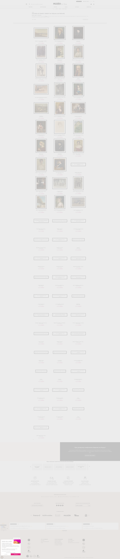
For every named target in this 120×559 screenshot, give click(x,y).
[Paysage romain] (41, 352)
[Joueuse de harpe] (41, 333)
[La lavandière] (60, 352)
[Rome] (78, 408)
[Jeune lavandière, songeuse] (59, 296)
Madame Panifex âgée (78, 173)
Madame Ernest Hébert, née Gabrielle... (60, 323)
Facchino (78, 248)
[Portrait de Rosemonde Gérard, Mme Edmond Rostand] (59, 208)
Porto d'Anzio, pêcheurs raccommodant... (41, 97)
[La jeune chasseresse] (41, 296)
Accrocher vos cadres (58, 545)
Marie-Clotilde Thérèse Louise (41, 436)
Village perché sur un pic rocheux (78, 135)
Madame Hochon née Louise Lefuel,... (41, 173)
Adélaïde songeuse (60, 342)
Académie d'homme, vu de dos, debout (41, 79)
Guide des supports (58, 540)
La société (42, 540)
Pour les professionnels (45, 541)
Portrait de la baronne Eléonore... (60, 41)
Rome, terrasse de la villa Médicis (41, 210)
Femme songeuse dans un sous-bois (78, 323)
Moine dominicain (41, 285)
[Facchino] (78, 239)
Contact (83, 557)
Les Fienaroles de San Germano (78, 229)
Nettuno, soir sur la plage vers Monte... (41, 41)
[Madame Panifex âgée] (78, 164)
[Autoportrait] (78, 39)
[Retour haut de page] (33, 439)
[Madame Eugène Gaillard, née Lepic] (78, 152)
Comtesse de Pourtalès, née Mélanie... (60, 116)
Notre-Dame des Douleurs (78, 379)
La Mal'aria (41, 116)
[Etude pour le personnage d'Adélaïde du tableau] (59, 133)
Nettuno (60, 379)
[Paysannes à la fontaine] (78, 113)
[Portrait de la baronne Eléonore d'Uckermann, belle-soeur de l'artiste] (60, 39)
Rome (78, 398)
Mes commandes (71, 540)
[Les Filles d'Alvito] (60, 58)
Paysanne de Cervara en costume (78, 267)
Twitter (34, 19)
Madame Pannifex (59, 229)
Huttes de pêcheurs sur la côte (78, 210)
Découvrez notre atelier (90, 455)
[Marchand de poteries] (41, 258)
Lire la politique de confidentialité (6, 551)
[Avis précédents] (8, 526)
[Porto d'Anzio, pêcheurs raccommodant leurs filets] (41, 94)
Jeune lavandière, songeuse (60, 304)
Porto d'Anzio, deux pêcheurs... (41, 229)
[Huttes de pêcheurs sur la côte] (78, 207)
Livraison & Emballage (58, 543)
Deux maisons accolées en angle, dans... (60, 98)
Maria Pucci (78, 304)
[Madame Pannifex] (59, 220)
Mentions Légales (78, 557)
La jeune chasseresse (41, 304)
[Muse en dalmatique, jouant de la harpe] (78, 277)
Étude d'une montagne (59, 398)
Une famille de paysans (41, 417)
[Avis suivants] (119, 526)
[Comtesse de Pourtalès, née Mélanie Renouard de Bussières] (59, 114)
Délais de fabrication (58, 542)
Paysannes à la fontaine (78, 116)
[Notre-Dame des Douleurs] (78, 371)
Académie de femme (60, 248)
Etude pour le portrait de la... (59, 285)
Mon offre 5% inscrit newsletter (73, 542)
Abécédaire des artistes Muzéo (60, 494)
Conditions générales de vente (69, 557)
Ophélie (78, 79)
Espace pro (79, 1)
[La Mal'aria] (41, 113)
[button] (2, 557)
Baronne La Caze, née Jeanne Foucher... (78, 60)
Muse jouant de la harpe (41, 398)
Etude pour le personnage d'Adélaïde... (60, 135)
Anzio (41, 379)
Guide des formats (58, 541)
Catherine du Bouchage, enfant (78, 98)
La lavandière (60, 361)
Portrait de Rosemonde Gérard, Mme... (60, 210)
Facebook (32, 19)
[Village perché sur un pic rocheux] (78, 133)
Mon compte (70, 541)
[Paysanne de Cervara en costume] (78, 258)
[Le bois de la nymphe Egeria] (78, 352)
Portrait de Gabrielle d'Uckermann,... (59, 79)
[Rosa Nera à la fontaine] (41, 133)
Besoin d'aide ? (86, 1)
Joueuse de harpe (41, 342)
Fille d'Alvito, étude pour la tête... (41, 248)
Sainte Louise (41, 154)
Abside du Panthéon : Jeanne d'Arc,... (78, 342)
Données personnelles (89, 557)
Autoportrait (78, 41)
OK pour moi (16, 554)
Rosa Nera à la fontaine (41, 135)
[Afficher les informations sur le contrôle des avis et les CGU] (7, 528)
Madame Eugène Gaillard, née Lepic (78, 154)
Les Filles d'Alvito (59, 60)
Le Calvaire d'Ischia (60, 191)
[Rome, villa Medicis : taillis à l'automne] (41, 58)
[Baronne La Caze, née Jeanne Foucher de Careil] (78, 58)
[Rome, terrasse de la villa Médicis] (41, 208)
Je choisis (5, 554)
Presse (42, 542)
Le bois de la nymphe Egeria (78, 361)
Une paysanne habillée (59, 417)
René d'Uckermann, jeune (60, 173)
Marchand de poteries (41, 267)
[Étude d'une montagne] (59, 390)
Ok (89, 505)
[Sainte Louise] (41, 152)
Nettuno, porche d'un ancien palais (78, 191)
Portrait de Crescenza (59, 267)
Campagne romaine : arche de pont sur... (41, 323)
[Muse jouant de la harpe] (41, 390)
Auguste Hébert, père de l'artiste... (41, 191)
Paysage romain (41, 361)
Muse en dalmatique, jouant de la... (78, 285)
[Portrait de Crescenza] (59, 258)
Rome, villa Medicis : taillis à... (41, 60)
